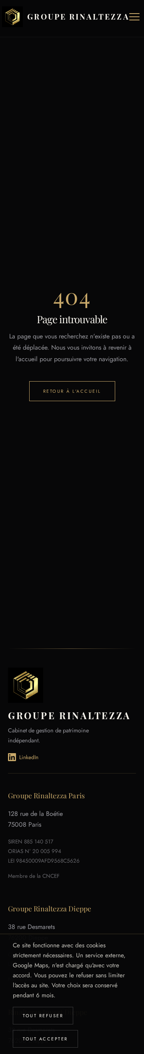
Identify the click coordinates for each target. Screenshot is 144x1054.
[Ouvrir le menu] (134, 17)
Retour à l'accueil (72, 391)
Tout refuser (43, 1015)
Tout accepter (45, 1039)
